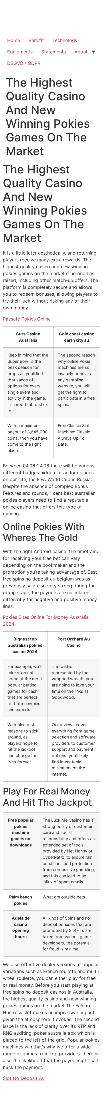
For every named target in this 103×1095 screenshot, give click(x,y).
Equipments (20, 52)
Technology (65, 40)
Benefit (36, 40)
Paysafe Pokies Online (27, 319)
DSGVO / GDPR (23, 63)
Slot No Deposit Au (24, 1078)
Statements (53, 52)
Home (13, 40)
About (81, 52)
